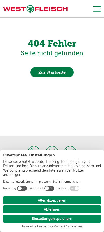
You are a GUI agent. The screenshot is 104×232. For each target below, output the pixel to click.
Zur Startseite (52, 72)
